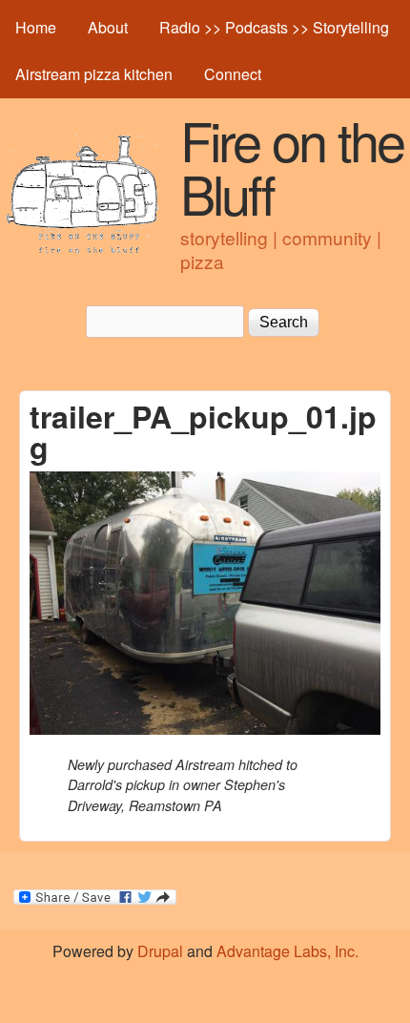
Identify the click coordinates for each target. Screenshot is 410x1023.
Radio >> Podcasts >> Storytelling (274, 27)
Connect (232, 74)
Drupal (160, 951)
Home (35, 27)
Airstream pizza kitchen (94, 74)
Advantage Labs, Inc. (287, 951)
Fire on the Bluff (291, 166)
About (108, 27)
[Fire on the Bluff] (83, 250)
